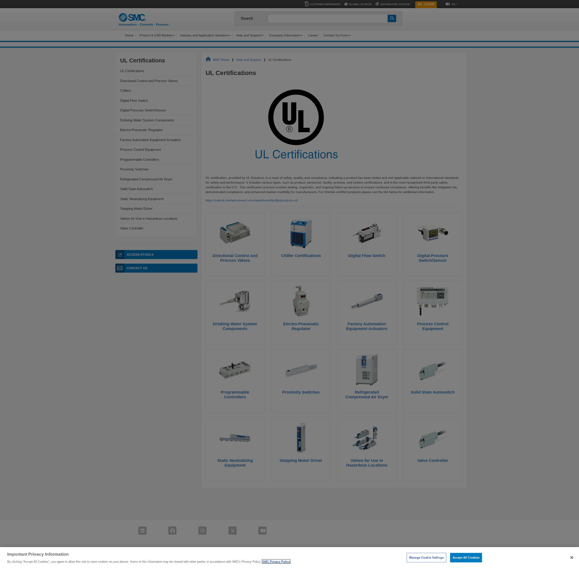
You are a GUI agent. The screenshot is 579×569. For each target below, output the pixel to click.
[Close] (572, 557)
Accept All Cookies (466, 557)
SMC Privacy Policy (276, 561)
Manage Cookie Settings (426, 557)
